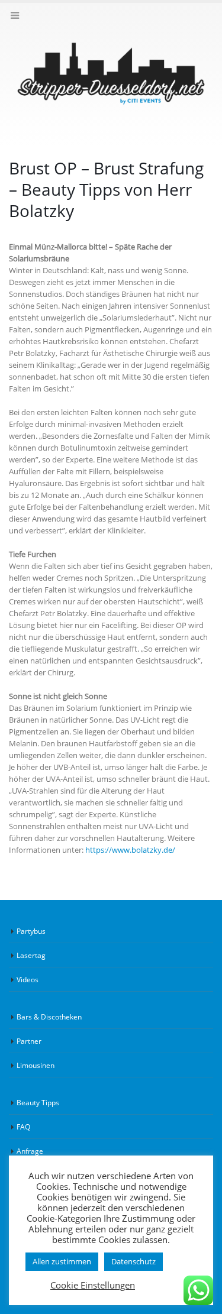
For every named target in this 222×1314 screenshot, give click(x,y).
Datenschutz (133, 1261)
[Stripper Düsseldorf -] (111, 74)
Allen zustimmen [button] (62, 1261)
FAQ (23, 1126)
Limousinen (35, 1065)
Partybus (31, 931)
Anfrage (30, 1151)
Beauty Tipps (38, 1102)
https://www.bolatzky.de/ (130, 849)
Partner (29, 1041)
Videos (27, 979)
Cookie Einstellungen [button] (92, 1285)
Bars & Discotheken (49, 1016)
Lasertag (31, 955)
